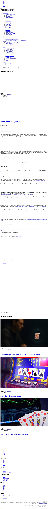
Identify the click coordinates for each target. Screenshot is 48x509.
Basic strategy (8, 31)
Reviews (4, 41)
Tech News (5, 479)
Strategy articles (9, 28)
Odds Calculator (9, 49)
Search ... (5, 67)
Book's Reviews (9, 43)
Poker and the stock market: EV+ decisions (14, 434)
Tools (4, 47)
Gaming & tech (6, 3)
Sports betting (8, 21)
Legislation (8, 16)
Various (7, 19)
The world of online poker (11, 27)
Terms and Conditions (7, 495)
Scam (7, 59)
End (4, 454)
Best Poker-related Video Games (10, 396)
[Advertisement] (24, 83)
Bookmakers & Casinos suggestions (13, 42)
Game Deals (5, 480)
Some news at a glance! (10, 121)
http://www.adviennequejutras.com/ (39, 180)
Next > (4, 263)
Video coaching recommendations (12, 45)
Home (4, 1)
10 (3, 452)
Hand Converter (9, 51)
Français (11, 63)
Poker (4, 2)
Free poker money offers (10, 38)
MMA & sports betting (7, 4)
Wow (4, 488)
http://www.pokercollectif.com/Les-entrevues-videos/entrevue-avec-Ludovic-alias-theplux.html (16, 194)
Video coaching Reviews (10, 44)
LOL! (4, 485)
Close (1, 507)
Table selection (8, 57)
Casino (7, 22)
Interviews (8, 24)
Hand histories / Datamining (11, 58)
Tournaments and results (10, 14)
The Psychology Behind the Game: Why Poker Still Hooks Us (20, 354)
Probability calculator (10, 56)
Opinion (7, 18)
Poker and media (9, 15)
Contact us (5, 498)
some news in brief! (19, 236)
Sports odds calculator (10, 52)
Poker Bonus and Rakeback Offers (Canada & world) (16, 40)
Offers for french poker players (12, 39)
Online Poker (8, 23)
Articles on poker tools (10, 48)
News (4, 477)
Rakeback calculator (10, 50)
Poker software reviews (10, 33)
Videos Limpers (9, 35)
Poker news (5, 469)
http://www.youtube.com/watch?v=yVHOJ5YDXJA (9, 230)
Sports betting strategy (10, 32)
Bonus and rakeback (7, 472)
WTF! (4, 487)
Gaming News (6, 478)
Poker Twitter (8, 25)
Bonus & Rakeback (7, 36)
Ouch (4, 490)
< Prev (4, 260)
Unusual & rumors (9, 17)
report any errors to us (43, 503)
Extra (7, 60)
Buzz (4, 6)
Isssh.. (4, 486)
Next (4, 453)
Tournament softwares (10, 54)
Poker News (5, 13)
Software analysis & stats (10, 53)
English (11, 65)
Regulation (8, 30)
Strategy (4, 26)
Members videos (9, 34)
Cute (4, 489)
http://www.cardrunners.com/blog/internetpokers (8, 171)
